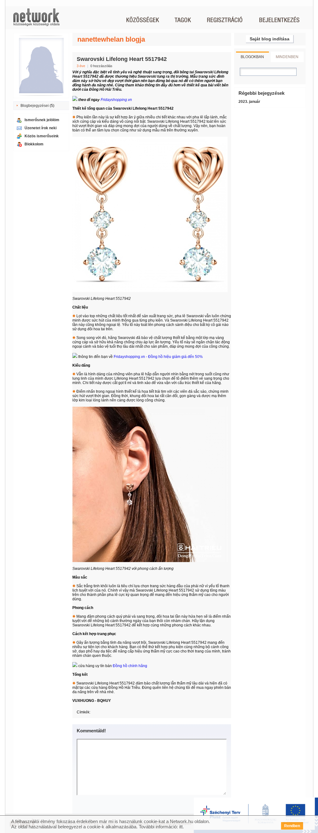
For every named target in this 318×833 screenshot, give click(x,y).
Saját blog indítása (269, 38)
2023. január (249, 101)
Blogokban (252, 56)
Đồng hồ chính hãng (130, 666)
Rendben (292, 826)
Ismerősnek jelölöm (42, 120)
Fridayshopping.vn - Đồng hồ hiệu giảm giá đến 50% (158, 357)
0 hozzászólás (101, 66)
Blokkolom (34, 144)
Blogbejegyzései (34, 105)
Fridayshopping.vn (116, 100)
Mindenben (287, 56)
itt (181, 826)
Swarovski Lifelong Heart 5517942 (122, 59)
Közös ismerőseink (42, 136)
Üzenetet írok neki (41, 128)
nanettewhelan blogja (111, 39)
